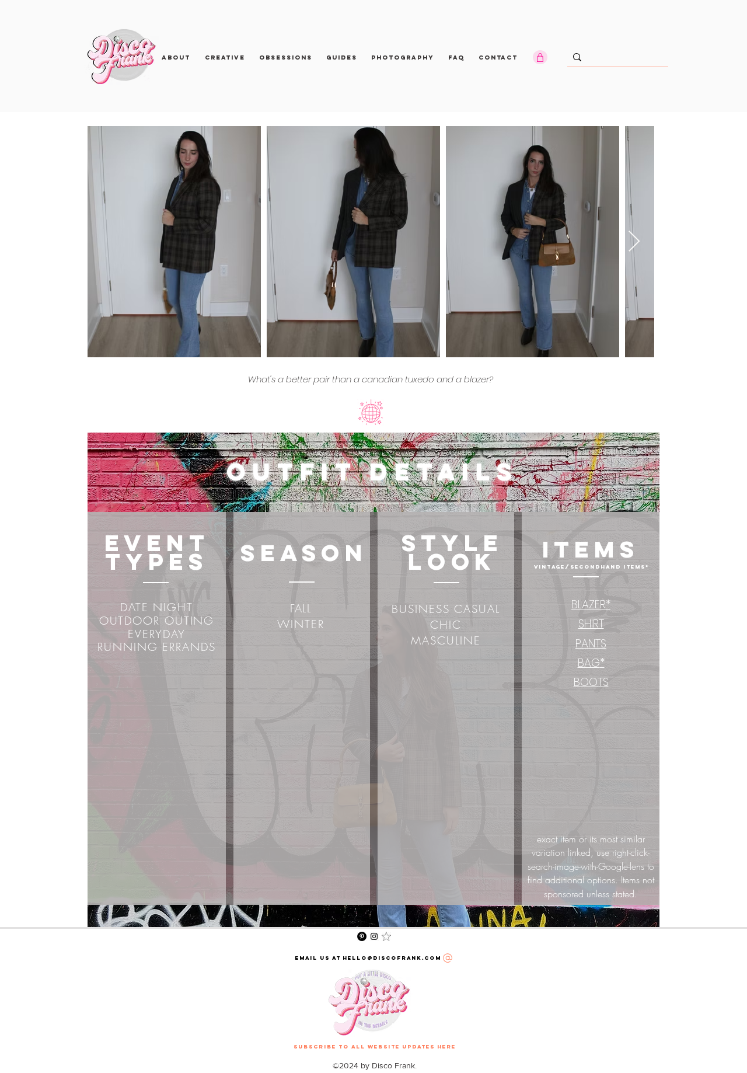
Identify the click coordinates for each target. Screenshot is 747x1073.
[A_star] (386, 936)
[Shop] (540, 57)
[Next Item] (634, 242)
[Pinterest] (361, 936)
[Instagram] (374, 936)
